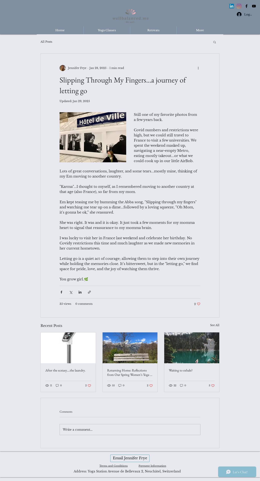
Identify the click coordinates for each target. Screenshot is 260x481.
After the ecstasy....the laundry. (65, 370)
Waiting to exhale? (181, 370)
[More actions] (198, 68)
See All (214, 325)
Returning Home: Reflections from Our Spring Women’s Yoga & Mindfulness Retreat (130, 372)
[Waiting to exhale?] (191, 347)
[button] (214, 41)
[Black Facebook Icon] (246, 6)
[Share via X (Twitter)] (71, 292)
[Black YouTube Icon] (254, 6)
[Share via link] (89, 292)
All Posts (46, 41)
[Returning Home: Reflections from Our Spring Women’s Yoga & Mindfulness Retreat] (130, 347)
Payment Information (152, 465)
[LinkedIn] (231, 6)
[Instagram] (239, 6)
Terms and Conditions (113, 465)
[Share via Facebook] (61, 292)
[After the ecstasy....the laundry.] (68, 347)
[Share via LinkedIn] (80, 292)
